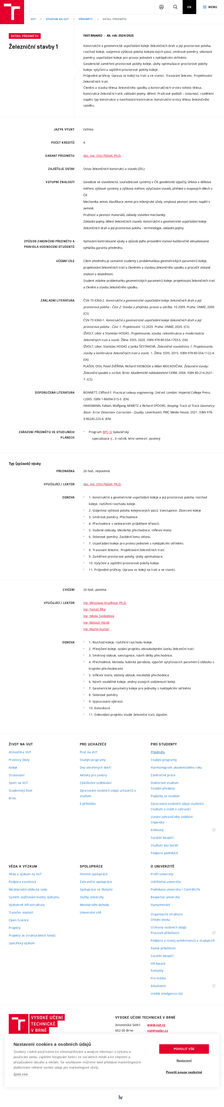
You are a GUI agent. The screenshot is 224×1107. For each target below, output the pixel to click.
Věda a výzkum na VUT (25, 874)
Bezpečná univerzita (165, 897)
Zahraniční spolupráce (96, 882)
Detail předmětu (115, 19)
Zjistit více (21, 1074)
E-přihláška (88, 804)
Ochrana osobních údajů (168, 927)
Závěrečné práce (163, 775)
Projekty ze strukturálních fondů (32, 935)
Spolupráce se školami (96, 889)
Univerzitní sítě (90, 912)
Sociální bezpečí (162, 838)
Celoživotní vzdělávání (95, 783)
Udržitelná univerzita (166, 882)
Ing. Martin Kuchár (96, 629)
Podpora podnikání (164, 853)
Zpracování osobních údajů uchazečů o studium (108, 793)
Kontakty (157, 970)
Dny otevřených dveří (95, 767)
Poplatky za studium (165, 796)
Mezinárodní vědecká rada (28, 889)
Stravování (16, 775)
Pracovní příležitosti (170, 933)
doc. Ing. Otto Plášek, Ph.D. (102, 156)
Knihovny (163, 830)
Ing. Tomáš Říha (94, 609)
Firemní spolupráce (94, 874)
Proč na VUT (89, 752)
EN (189, 7)
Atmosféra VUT (20, 752)
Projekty (15, 928)
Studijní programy (93, 760)
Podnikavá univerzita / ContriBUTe (175, 889)
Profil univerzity (162, 874)
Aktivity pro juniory (93, 775)
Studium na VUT (57, 19)
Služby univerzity (92, 897)
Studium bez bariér (164, 845)
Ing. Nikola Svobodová (98, 616)
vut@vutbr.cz (157, 1031)
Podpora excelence (23, 882)
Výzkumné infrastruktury (27, 905)
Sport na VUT (18, 783)
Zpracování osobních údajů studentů (177, 804)
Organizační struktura (167, 914)
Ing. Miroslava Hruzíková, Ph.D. (104, 603)
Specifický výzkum (22, 943)
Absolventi (164, 986)
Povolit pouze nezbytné (184, 1072)
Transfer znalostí (21, 912)
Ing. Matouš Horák (96, 622)
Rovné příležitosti (163, 948)
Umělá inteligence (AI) (167, 993)
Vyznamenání (160, 905)
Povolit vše (184, 1049)
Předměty (86, 19)
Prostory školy (19, 760)
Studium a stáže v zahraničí (171, 809)
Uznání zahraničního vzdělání (171, 817)
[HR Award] (120, 1097)
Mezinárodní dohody (94, 905)
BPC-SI (107, 432)
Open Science (19, 920)
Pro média (158, 978)
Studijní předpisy (163, 788)
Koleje (13, 767)
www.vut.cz (156, 1025)
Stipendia (157, 822)
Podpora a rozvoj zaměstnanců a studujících (183, 940)
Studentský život (20, 790)
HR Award (158, 963)
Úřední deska (160, 920)
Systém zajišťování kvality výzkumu (34, 897)
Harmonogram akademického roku (176, 767)
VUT (33, 19)
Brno (12, 798)
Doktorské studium (164, 783)
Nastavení (184, 1060)
